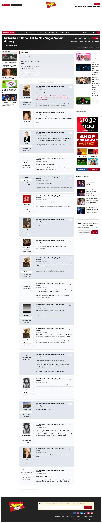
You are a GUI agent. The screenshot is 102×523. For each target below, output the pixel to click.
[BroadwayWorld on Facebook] (74, 513)
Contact (67, 516)
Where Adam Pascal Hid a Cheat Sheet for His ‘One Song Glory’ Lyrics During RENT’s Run (31, 74)
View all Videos (80, 111)
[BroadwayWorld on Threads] (88, 513)
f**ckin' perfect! (67, 206)
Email (42, 81)
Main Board (78, 38)
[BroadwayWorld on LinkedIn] (81, 513)
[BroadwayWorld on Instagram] (78, 513)
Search (81, 41)
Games (62, 32)
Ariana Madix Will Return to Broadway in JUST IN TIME (9, 74)
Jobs (46, 32)
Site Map (91, 516)
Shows (30, 32)
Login (93, 32)
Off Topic (95, 38)
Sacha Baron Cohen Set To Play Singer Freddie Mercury (50, 87)
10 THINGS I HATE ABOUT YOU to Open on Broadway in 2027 (9, 87)
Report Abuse (89, 41)
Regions (86, 516)
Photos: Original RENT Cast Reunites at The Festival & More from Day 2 (9, 100)
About (62, 516)
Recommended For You (82, 176)
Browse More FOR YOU (87, 218)
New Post (74, 41)
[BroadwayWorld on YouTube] (92, 513)
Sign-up (90, 3)
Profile (26, 100)
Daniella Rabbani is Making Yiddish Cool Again (95, 58)
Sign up (95, 232)
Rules (97, 41)
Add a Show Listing (16, 5)
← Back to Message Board (11, 45)
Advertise (57, 516)
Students (51, 32)
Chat (41, 32)
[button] (98, 32)
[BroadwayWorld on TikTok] (85, 513)
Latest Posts (87, 38)
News (25, 32)
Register (85, 32)
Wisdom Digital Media (69, 519)
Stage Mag (69, 32)
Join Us (72, 516)
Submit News (79, 516)
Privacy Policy (90, 519)
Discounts (94, 169)
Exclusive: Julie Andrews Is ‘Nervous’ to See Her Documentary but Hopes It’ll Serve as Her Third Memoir (9, 60)
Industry (36, 32)
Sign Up (88, 507)
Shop (57, 32)
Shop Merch (6, 5)
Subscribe (50, 81)
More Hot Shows (82, 169)
